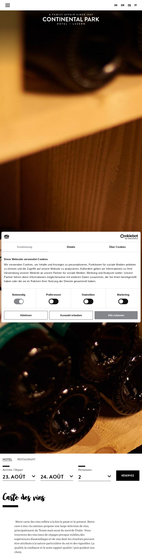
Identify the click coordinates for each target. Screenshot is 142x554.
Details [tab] (71, 246)
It (135, 5)
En (122, 5)
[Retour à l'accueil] (71, 19)
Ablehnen (26, 315)
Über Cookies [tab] (117, 246)
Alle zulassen (116, 315)
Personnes (85, 469)
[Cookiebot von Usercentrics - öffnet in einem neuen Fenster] (123, 236)
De (115, 5)
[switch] (54, 301)
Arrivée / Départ (13, 469)
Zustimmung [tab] (24, 246)
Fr (129, 5)
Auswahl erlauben (71, 315)
